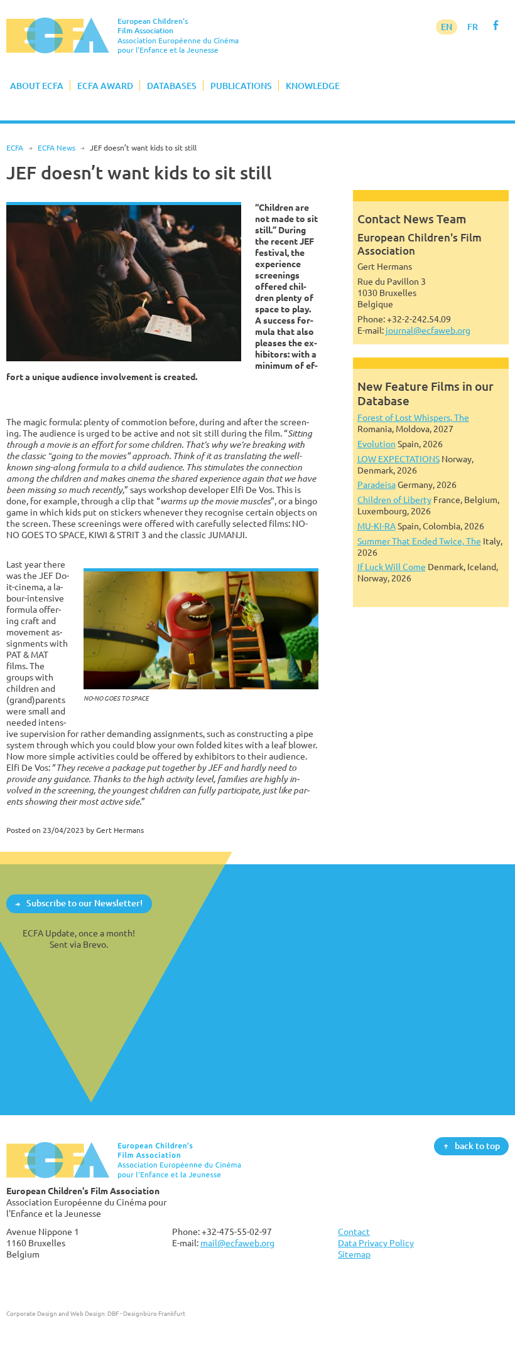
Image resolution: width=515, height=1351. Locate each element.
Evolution (376, 443)
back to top (477, 1145)
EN (446, 26)
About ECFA (36, 85)
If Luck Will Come (391, 566)
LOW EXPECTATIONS (398, 458)
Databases (172, 85)
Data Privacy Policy (376, 1242)
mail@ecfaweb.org (237, 1242)
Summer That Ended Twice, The (419, 541)
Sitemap (354, 1254)
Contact (354, 1231)
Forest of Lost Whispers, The (413, 417)
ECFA (14, 147)
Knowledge (313, 85)
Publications (241, 85)
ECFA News (56, 147)
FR (472, 26)
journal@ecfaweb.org (428, 330)
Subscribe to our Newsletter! (84, 903)
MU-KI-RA (376, 526)
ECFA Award (105, 85)
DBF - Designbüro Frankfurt (146, 1313)
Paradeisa (376, 484)
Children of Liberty (394, 499)
